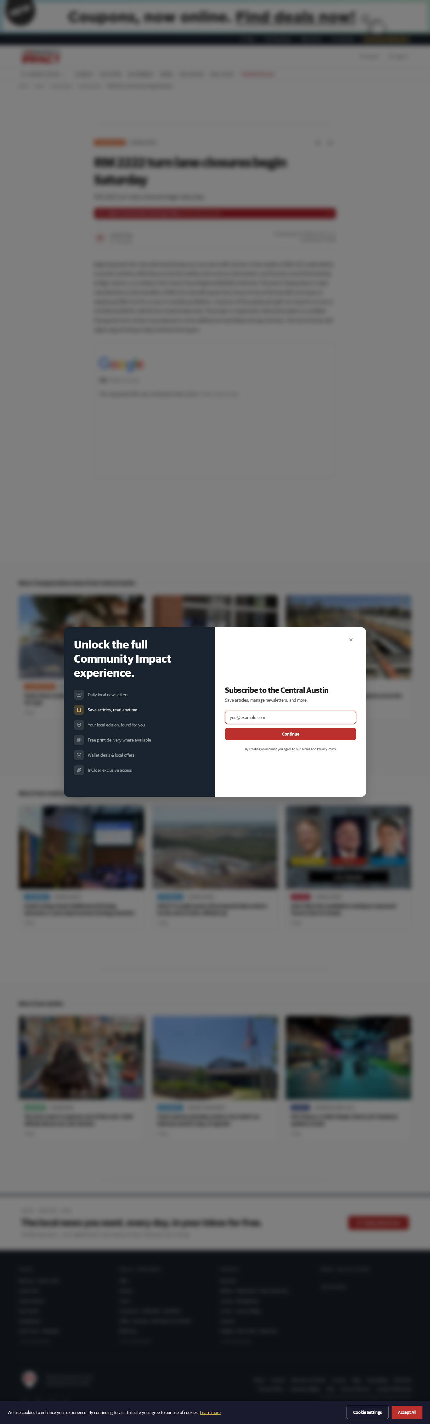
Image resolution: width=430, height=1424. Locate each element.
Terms (306, 749)
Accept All (407, 1412)
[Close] (351, 640)
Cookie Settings (367, 1412)
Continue (290, 734)
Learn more (210, 1412)
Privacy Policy (326, 749)
